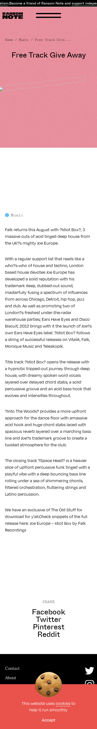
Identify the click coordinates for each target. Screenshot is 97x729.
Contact (12, 668)
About (10, 677)
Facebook (48, 611)
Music (24, 40)
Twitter (48, 619)
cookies (63, 703)
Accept (48, 720)
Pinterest (48, 626)
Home (9, 40)
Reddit (48, 634)
